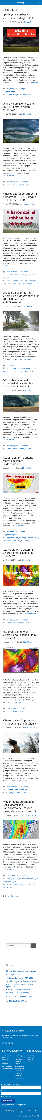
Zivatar (35, 284)
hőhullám (34, 981)
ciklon (19, 971)
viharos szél (21, 284)
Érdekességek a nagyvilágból (17, 182)
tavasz (21, 997)
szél (31, 281)
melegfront (27, 989)
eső (12, 281)
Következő (15, 896)
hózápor (28, 981)
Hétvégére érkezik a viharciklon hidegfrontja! (18, 16)
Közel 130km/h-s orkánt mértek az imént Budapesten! (18, 461)
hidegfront (17, 95)
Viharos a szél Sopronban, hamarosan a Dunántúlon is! (20, 722)
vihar (5, 284)
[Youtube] (9, 1043)
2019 (7, 971)
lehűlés (21, 987)
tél (35, 281)
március (17, 993)
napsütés (23, 993)
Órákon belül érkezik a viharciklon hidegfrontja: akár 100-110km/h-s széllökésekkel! (21, 297)
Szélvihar (14, 997)
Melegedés (23, 885)
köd (17, 987)
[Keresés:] (18, 945)
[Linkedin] (12, 1043)
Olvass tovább (32, 83)
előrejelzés (31, 971)
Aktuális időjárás (12, 272)
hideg (8, 981)
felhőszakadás (12, 978)
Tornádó (20, 185)
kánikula (13, 987)
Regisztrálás (22, 1105)
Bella (7, 793)
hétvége (9, 95)
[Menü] (39, 2)
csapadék (23, 971)
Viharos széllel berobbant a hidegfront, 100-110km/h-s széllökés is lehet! (20, 197)
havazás (29, 977)
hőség (8, 984)
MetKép (21, 2)
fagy (12, 974)
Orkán (14, 185)
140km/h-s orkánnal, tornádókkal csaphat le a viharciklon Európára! (18, 383)
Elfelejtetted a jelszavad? (9, 1105)
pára (32, 993)
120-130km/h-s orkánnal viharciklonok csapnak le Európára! (18, 553)
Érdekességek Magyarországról (15, 275)
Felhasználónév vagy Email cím (10, 1084)
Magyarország (31, 368)
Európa (8, 449)
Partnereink (35, 1116)
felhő (20, 975)
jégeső (8, 987)
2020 (11, 971)
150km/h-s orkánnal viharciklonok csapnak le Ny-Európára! (21, 635)
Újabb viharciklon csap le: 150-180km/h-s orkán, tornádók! (19, 107)
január (29, 984)
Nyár (28, 993)
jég (32, 984)
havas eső (21, 978)
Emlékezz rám (6, 1097)
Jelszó (3, 1090)
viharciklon (26, 95)
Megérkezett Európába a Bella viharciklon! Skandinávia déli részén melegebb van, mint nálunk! (20, 806)
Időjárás (12, 984)
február (17, 281)
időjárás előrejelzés (21, 984)
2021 (14, 971)
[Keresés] (33, 945)
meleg (21, 989)
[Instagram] (6, 1043)
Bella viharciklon (12, 885)
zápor (29, 284)
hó (24, 981)
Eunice (8, 185)
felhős (24, 974)
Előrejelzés (10, 89)
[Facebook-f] (3, 1043)
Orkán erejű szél (16, 371)
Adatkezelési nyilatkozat (24, 1116)
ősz (26, 1001)
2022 (8, 281)
